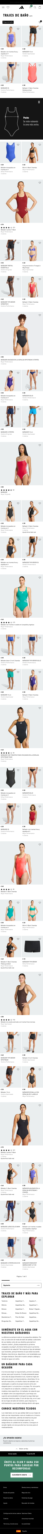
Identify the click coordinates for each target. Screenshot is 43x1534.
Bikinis (4, 1305)
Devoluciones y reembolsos (30, 1487)
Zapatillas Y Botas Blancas (20, 1309)
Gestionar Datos (27, 1513)
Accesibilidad (26, 1524)
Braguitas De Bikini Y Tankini (7, 1321)
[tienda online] (21, 8)
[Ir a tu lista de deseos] (8, 7)
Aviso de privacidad (28, 1518)
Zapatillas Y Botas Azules (19, 1301)
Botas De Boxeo (20, 1313)
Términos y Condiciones (10, 1524)
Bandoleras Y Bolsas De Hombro (6, 1317)
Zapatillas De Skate (33, 1321)
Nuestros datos (8, 1498)
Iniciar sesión (12, 1454)
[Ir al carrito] (39, 7)
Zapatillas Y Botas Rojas (33, 1305)
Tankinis (5, 1301)
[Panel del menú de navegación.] (3, 7)
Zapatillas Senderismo (33, 1317)
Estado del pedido (8, 1492)
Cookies (5, 1518)
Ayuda (5, 1503)
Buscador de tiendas (28, 1503)
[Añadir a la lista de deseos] (18, 29)
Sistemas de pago (27, 1498)
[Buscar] (35, 7)
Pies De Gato (19, 1317)
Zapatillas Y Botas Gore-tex (20, 1321)
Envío (5, 1487)
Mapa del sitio (26, 1492)
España (24, 1531)
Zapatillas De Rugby (33, 1313)
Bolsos (4, 1309)
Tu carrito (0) (31, 1454)
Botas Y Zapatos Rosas (34, 1309)
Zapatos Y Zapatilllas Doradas (33, 1301)
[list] (18, 22)
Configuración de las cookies (12, 1513)
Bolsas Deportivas (5, 1313)
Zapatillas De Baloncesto (20, 1305)
